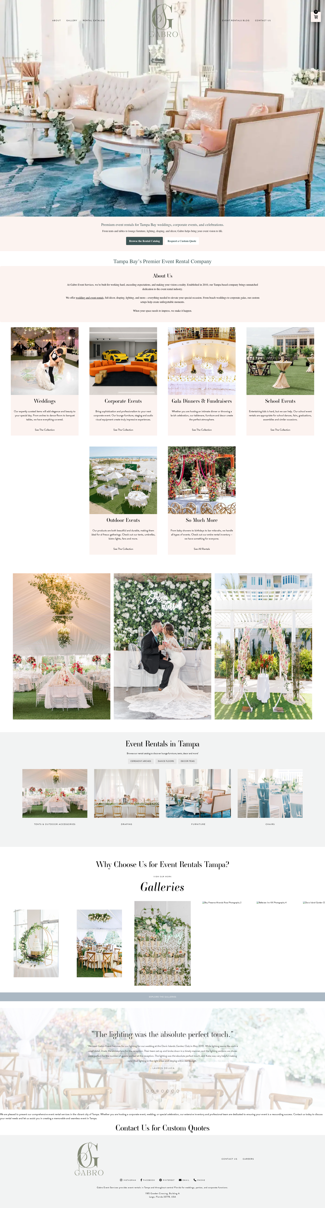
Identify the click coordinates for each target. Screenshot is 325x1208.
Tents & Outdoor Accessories (54, 824)
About (56, 20)
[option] (59, 944)
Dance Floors (166, 761)
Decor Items (188, 761)
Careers (248, 1158)
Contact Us (263, 20)
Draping (126, 824)
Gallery (71, 20)
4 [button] (162, 1091)
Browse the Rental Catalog (144, 241)
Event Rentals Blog (236, 20)
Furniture (198, 824)
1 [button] (147, 1091)
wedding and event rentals (90, 297)
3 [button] (157, 1091)
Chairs (270, 824)
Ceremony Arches (141, 761)
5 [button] (167, 1091)
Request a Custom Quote (182, 241)
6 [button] (172, 1091)
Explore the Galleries (162, 996)
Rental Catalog (94, 20)
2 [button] (152, 1091)
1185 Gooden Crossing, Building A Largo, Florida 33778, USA (162, 1195)
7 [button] (177, 1091)
